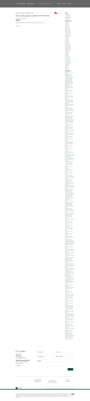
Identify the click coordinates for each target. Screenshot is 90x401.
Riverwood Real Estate (69, 275)
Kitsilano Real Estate (68, 195)
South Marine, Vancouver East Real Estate (69, 292)
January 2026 (67, 30)
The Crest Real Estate (69, 307)
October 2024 (67, 48)
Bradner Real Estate (68, 86)
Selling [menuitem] (64, 3)
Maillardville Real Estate (69, 202)
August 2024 (67, 50)
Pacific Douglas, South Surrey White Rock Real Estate (69, 250)
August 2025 (67, 36)
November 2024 (68, 47)
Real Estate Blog (68, 17)
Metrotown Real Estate (69, 213)
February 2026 (67, 29)
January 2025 (67, 44)
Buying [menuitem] (59, 3)
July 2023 (67, 65)
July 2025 (67, 37)
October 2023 (67, 61)
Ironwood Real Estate (69, 192)
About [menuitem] (69, 3)
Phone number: (59, 356)
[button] (16, 365)
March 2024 (67, 56)
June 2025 (67, 38)
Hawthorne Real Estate (69, 185)
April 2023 (67, 68)
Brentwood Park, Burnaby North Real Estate (69, 91)
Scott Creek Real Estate (69, 281)
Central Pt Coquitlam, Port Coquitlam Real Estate (69, 128)
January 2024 (67, 59)
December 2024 (68, 46)
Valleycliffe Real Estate (69, 313)
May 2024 (67, 54)
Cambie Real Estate (68, 112)
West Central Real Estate (69, 318)
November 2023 (68, 60)
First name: (40, 352)
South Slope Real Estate (69, 294)
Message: (39, 360)
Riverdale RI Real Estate (69, 271)
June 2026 (67, 24)
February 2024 (68, 58)
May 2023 (67, 67)
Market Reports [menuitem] (30, 3)
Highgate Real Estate (69, 189)
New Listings (67, 15)
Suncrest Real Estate (69, 305)
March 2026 (67, 28)
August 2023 (67, 64)
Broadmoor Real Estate (69, 104)
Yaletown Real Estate (69, 336)
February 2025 (67, 43)
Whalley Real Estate (69, 324)
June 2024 (67, 53)
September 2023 (68, 62)
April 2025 (67, 41)
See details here (40, 22)
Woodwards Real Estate (69, 335)
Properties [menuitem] (22, 3)
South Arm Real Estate (69, 287)
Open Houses (67, 16)
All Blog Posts (67, 14)
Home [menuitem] (18, 3)
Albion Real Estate (68, 74)
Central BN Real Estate (69, 121)
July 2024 (67, 52)
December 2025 (68, 31)
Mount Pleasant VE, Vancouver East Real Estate (69, 222)
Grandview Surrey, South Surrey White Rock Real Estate (69, 181)
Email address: (40, 356)
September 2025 (68, 35)
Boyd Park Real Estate (69, 82)
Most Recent (67, 22)
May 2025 (67, 40)
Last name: (58, 352)
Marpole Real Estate (69, 204)
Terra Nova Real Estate (69, 306)
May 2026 (67, 25)
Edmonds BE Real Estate (69, 154)
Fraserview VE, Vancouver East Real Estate (69, 170)
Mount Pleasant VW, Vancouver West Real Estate (69, 228)
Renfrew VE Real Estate (69, 268)
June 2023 (67, 66)
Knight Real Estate (68, 196)
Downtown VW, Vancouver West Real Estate (69, 152)
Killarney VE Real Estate (69, 194)
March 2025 (67, 42)
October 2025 (67, 34)
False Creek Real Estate (69, 158)
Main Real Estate (68, 203)
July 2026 (67, 23)
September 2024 (68, 49)
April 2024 (67, 55)
